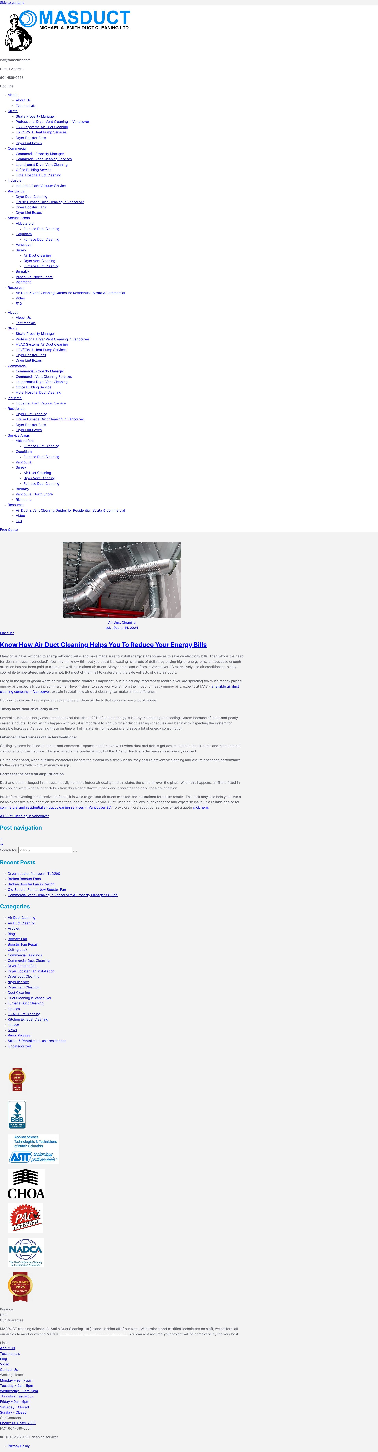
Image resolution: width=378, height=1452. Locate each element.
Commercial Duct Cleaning (29, 960)
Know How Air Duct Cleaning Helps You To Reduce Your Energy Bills (103, 645)
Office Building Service (33, 170)
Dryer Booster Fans (31, 138)
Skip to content (12, 3)
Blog (11, 934)
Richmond (24, 282)
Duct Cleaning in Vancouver (29, 998)
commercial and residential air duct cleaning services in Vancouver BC (55, 807)
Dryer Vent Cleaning (39, 261)
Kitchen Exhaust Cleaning (28, 1019)
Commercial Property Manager (40, 154)
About (13, 95)
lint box (13, 1025)
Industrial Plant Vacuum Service (41, 186)
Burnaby (22, 271)
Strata (13, 111)
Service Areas (19, 218)
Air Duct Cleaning (37, 255)
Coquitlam (24, 234)
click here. (201, 807)
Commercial (17, 148)
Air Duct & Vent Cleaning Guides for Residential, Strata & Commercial (70, 293)
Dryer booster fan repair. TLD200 (34, 873)
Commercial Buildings (25, 955)
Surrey (21, 250)
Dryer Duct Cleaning (31, 197)
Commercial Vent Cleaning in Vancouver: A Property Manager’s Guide (63, 895)
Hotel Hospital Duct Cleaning (38, 175)
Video (20, 298)
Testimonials (26, 106)
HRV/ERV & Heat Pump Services (41, 132)
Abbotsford (25, 223)
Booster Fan (17, 939)
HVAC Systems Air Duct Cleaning (42, 127)
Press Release (19, 1035)
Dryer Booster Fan (22, 966)
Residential (16, 191)
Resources (16, 288)
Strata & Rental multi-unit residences (37, 1041)
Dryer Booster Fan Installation (31, 971)
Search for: (8, 850)
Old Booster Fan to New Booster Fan (37, 890)
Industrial (15, 180)
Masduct (7, 633)
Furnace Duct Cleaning (41, 229)
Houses (14, 1009)
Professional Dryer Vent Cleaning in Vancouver (52, 122)
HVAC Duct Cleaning (24, 1014)
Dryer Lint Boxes (29, 143)
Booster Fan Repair (23, 944)
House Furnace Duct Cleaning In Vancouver (50, 202)
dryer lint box (18, 982)
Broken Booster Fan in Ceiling (31, 884)
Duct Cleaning (19, 993)
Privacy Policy (19, 1446)
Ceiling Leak (17, 950)
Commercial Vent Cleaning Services (44, 159)
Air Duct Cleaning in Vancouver (24, 816)
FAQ (19, 303)
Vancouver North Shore (34, 277)
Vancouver (24, 245)
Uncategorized (19, 1046)
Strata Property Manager (35, 116)
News (12, 1030)
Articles (14, 928)
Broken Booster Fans (24, 879)
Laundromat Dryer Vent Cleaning (42, 165)
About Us (23, 100)
